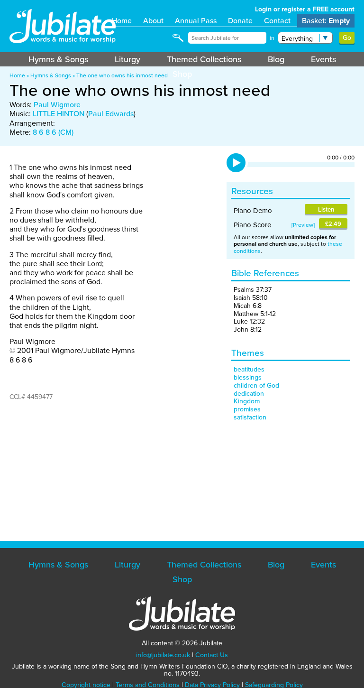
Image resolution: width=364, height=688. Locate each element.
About (153, 20)
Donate (240, 20)
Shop (182, 74)
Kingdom (247, 401)
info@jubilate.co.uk (163, 655)
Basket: (326, 20)
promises (247, 409)
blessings (248, 377)
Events (323, 59)
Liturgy (127, 59)
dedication (249, 394)
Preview (303, 225)
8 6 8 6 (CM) (53, 132)
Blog (276, 59)
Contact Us (211, 655)
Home (122, 20)
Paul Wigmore (57, 104)
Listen (326, 209)
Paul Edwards (111, 113)
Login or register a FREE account (305, 9)
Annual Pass (196, 20)
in (272, 38)
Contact (277, 20)
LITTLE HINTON (58, 113)
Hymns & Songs (58, 59)
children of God (256, 385)
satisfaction (250, 417)
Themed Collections (204, 59)
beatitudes (249, 369)
